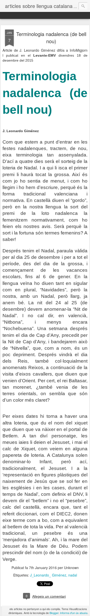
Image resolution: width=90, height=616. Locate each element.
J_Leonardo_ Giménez (48, 575)
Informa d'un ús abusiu (74, 613)
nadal (72, 575)
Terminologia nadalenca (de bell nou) (51, 37)
